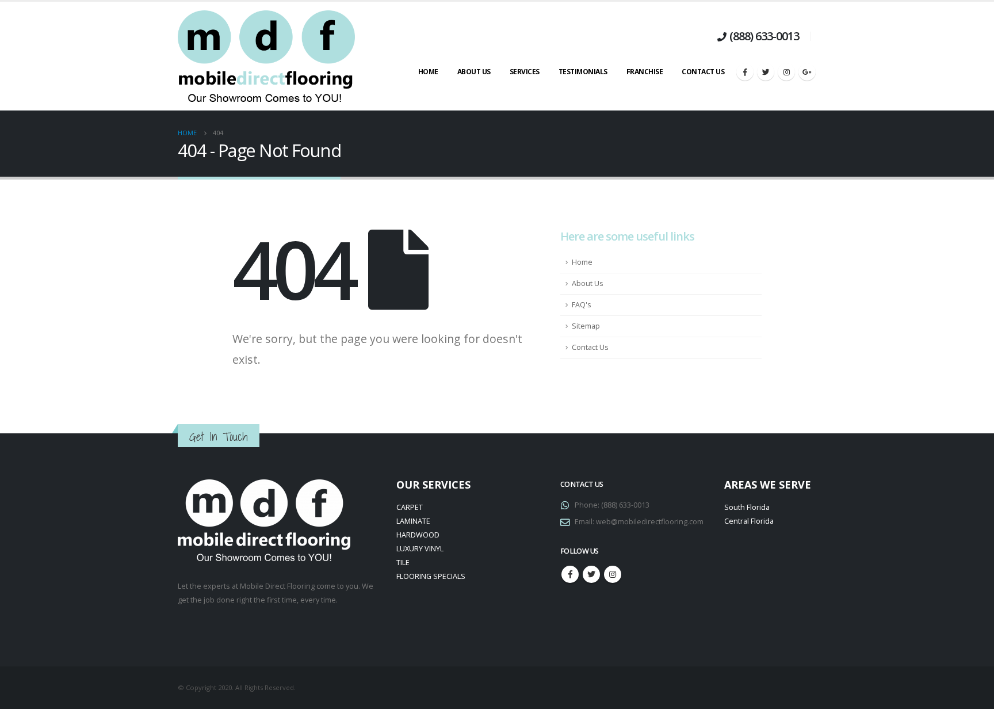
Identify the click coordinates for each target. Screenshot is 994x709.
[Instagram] (786, 72)
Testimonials (583, 72)
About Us (474, 72)
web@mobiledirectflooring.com (650, 522)
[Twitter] (765, 72)
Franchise (644, 72)
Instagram (612, 574)
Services (525, 72)
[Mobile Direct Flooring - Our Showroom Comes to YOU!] (266, 56)
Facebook (570, 574)
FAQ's (581, 305)
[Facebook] (745, 72)
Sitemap (586, 326)
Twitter (591, 574)
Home (428, 72)
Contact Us (703, 72)
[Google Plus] (807, 72)
